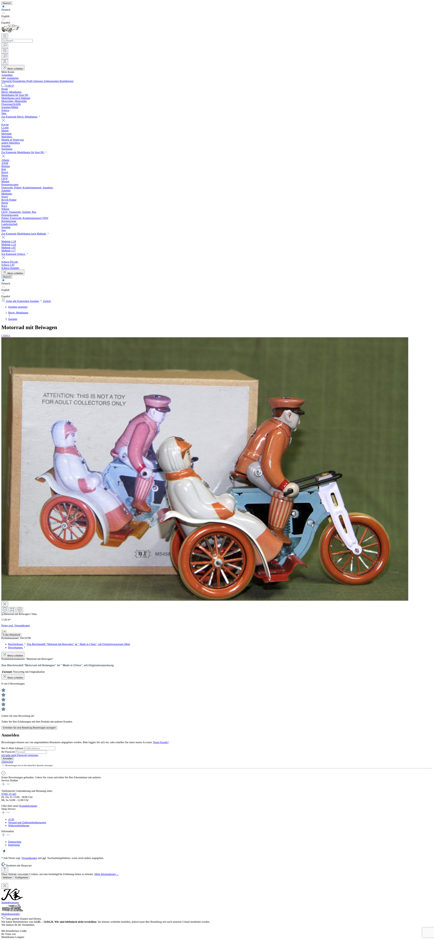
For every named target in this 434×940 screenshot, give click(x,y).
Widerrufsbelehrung (18, 825)
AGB (11, 819)
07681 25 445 (8, 794)
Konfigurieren (21, 877)
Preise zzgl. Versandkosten (15, 625)
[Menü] (4, 36)
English (5, 16)
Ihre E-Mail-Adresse (12, 748)
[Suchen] (4, 45)
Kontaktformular (28, 805)
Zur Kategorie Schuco (13, 254)
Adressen (38, 81)
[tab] (69, 644)
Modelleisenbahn (10, 914)
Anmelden (7, 75)
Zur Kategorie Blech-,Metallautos (19, 116)
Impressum (14, 844)
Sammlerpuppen (10, 902)
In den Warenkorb (11, 635)
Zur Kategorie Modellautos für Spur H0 (23, 152)
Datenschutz (14, 841)
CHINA (5, 335)
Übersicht (6, 81)
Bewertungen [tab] (15, 647)
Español (5, 22)
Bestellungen (66, 81)
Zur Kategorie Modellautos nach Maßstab (24, 233)
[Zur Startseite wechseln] (10, 31)
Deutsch (5, 9)
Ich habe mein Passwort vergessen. (20, 755)
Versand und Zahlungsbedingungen (27, 822)
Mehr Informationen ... (106, 874)
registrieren (13, 78)
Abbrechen (7, 761)
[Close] (4, 604)
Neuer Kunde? (161, 742)
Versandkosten (29, 858)
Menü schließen (15, 68)
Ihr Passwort (8, 751)
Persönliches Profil (22, 81)
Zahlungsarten (52, 81)
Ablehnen (7, 877)
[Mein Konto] (4, 62)
